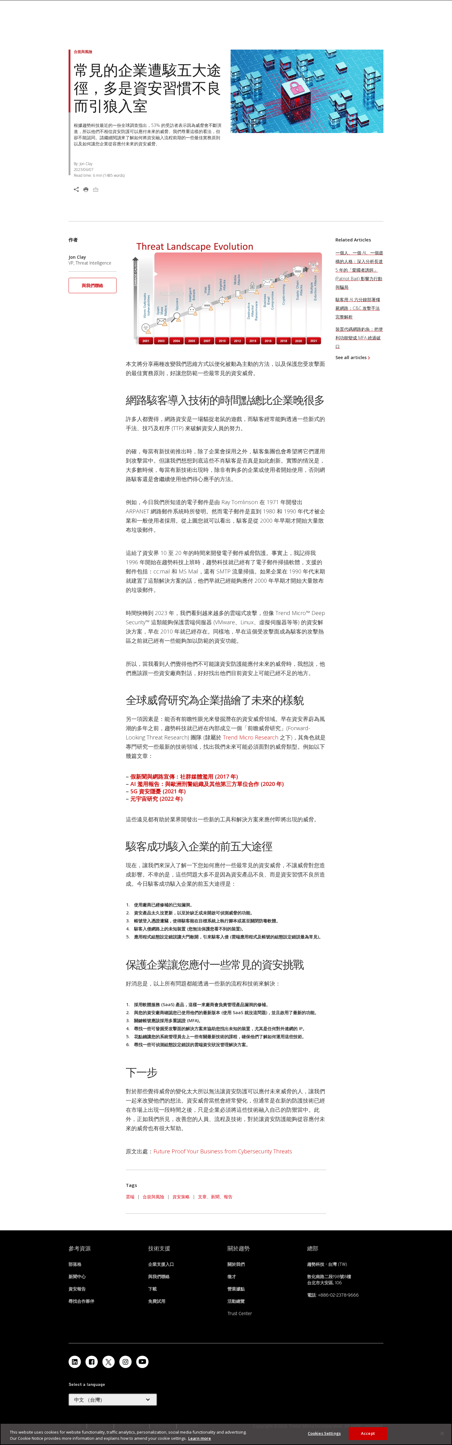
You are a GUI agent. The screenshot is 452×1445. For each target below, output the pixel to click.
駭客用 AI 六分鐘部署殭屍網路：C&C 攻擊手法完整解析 (357, 308)
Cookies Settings (324, 1433)
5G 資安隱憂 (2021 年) (158, 791)
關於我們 (236, 1264)
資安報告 (77, 1288)
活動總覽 (236, 1301)
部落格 (75, 1264)
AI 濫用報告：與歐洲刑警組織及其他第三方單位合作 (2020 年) (207, 783)
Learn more (199, 1438)
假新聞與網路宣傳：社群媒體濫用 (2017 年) (184, 776)
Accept (368, 1433)
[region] (226, 1434)
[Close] (442, 1433)
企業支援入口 (161, 1264)
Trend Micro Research (250, 737)
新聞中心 (77, 1276)
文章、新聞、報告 (215, 1197)
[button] (93, 287)
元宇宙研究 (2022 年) (156, 798)
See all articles (351, 357)
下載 (152, 1288)
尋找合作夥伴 (81, 1301)
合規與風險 (153, 1197)
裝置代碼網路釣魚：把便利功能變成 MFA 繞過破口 (359, 337)
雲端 (130, 1197)
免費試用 (156, 1301)
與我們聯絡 (92, 285)
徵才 (232, 1276)
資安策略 (181, 1197)
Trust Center (240, 1313)
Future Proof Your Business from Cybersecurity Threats (222, 1151)
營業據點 (236, 1288)
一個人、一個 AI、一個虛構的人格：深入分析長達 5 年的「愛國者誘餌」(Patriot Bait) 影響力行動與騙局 (359, 270)
